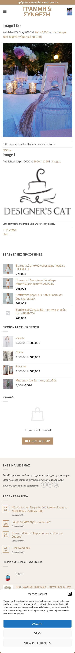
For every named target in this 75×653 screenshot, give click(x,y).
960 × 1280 (41, 32)
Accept (37, 623)
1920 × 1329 (41, 161)
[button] (70, 594)
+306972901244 (50, 2)
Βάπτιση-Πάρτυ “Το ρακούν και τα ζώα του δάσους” (37, 534)
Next (7, 149)
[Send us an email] (56, 485)
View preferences (37, 643)
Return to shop (37, 440)
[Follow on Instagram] (50, 485)
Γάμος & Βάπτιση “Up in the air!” (31, 522)
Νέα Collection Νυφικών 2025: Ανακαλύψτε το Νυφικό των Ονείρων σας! (39, 509)
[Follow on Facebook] (44, 485)
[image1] (37, 191)
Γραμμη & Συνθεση (36, 11)
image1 (56, 161)
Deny (37, 633)
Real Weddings (21, 547)
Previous (10, 229)
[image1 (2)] (37, 89)
